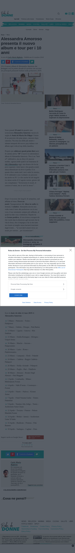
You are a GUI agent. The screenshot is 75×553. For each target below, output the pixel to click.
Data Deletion (26, 302)
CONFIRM (18, 295)
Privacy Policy (48, 302)
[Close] (71, 251)
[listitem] (37, 284)
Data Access (37, 302)
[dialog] (37, 276)
